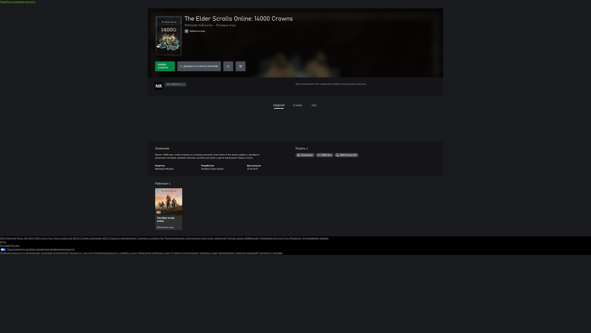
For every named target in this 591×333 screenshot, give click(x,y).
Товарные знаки (208, 253)
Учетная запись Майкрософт (243, 238)
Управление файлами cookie (154, 253)
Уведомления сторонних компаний (238, 253)
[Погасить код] (240, 66)
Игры (3, 241)
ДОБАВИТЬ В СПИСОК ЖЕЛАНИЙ (200, 66)
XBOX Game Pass (44, 238)
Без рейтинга (174, 84)
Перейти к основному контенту (17, 1)
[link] (168, 209)
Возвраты (296, 238)
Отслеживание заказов (315, 238)
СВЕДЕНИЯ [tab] (279, 105)
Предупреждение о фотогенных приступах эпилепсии (195, 238)
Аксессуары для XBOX (66, 238)
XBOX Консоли (8, 238)
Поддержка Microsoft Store (275, 238)
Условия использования (185, 253)
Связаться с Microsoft (81, 253)
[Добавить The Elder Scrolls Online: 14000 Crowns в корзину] (228, 66)
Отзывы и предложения (122, 238)
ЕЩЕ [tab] (314, 105)
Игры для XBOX (26, 238)
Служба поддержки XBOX (94, 238)
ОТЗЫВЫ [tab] (297, 105)
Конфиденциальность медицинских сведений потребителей (34, 253)
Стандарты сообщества (150, 238)
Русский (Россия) (10, 245)
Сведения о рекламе (270, 253)
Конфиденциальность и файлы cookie (115, 253)
